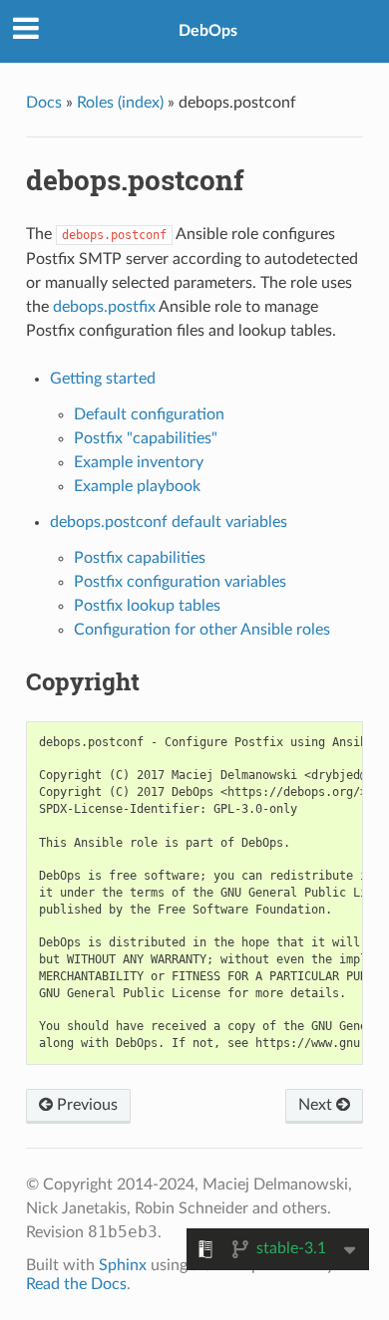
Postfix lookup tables (147, 606)
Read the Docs (76, 1284)
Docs (44, 103)
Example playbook (137, 486)
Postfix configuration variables (180, 582)
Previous (85, 1105)
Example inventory (138, 462)
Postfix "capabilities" (145, 438)
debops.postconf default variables (168, 522)
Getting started (103, 379)
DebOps (208, 31)
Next (317, 1105)
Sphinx (123, 1265)
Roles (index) (120, 103)
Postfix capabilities (139, 558)
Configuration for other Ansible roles (202, 630)
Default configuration (149, 414)
